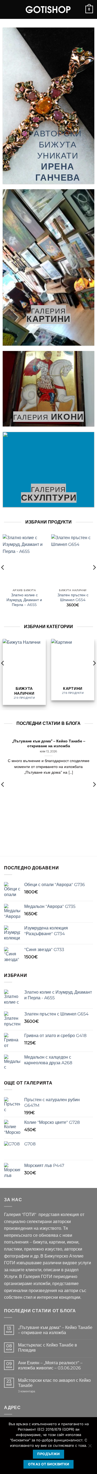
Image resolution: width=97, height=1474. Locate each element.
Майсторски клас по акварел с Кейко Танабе (54, 1383)
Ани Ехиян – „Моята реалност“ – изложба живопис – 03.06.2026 (50, 1365)
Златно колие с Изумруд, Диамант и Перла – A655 (24, 600)
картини (48, 319)
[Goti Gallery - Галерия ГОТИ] (48, 9)
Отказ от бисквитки (48, 1464)
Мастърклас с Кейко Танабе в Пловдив (47, 1347)
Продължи (48, 1454)
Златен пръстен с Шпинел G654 (72, 597)
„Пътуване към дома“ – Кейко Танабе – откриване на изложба (48, 743)
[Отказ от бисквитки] (89, 1447)
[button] (7, 9)
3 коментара (34, 1391)
